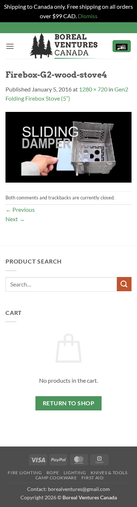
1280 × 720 (93, 89)
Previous (20, 209)
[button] (9, 46)
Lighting (75, 472)
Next (15, 218)
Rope (52, 472)
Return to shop (69, 403)
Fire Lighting (25, 472)
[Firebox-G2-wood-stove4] (68, 146)
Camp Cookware (56, 477)
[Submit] (124, 284)
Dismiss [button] (88, 15)
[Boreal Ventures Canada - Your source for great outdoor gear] (64, 46)
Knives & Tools (109, 472)
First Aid (92, 477)
